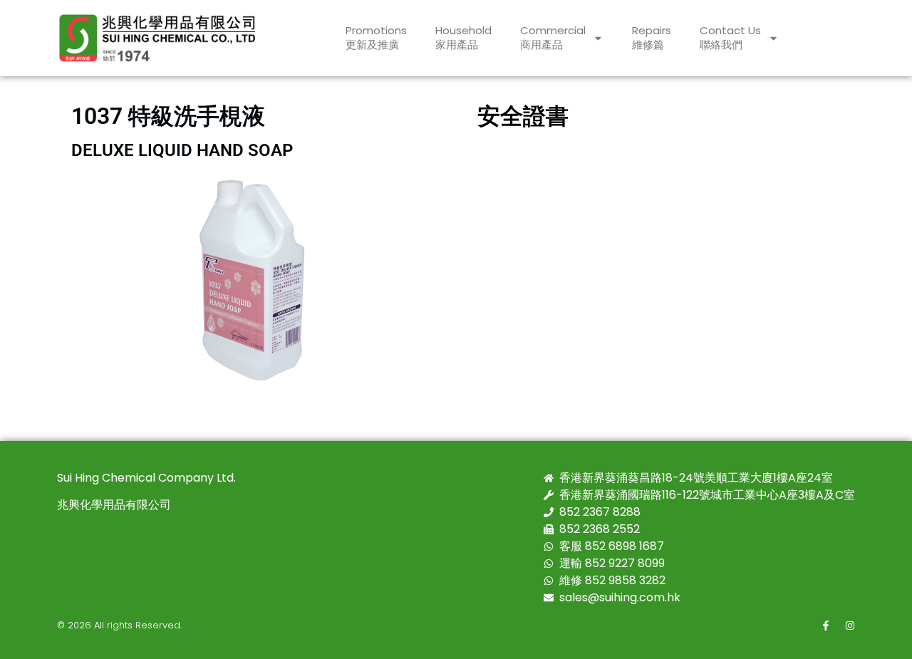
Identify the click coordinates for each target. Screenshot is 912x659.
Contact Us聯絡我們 (730, 37)
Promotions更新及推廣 (376, 37)
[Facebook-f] (826, 626)
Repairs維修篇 (651, 37)
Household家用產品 (463, 37)
